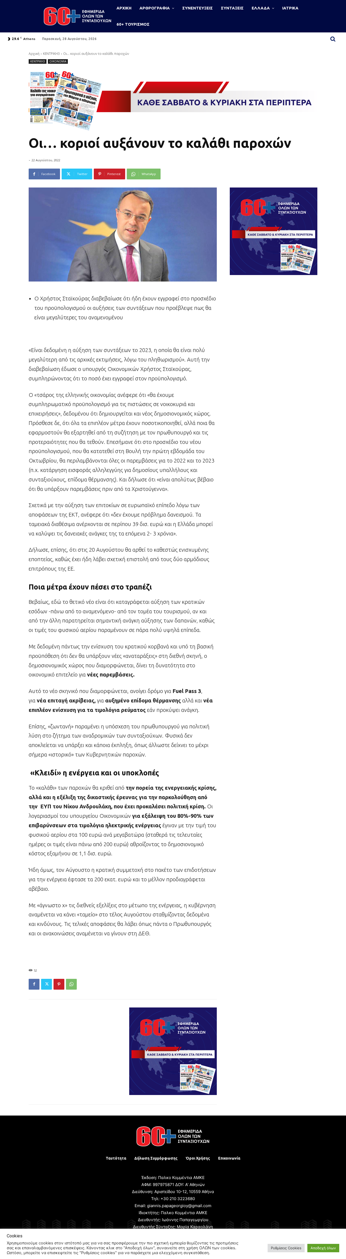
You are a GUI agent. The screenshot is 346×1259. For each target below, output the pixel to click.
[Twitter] (46, 984)
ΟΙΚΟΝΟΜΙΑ (57, 61)
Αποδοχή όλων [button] (323, 1248)
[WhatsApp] (71, 984)
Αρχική (34, 53)
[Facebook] (34, 984)
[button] (333, 38)
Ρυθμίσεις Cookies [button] (286, 1248)
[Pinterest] (59, 984)
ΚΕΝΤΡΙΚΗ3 (51, 53)
